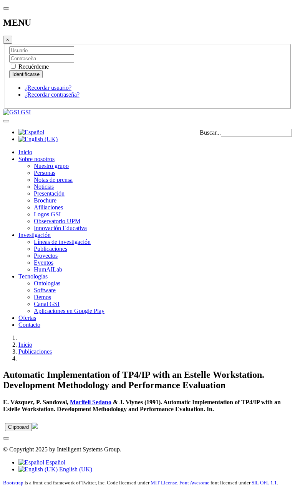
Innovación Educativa (60, 228)
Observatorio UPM (57, 221)
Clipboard (18, 427)
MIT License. (164, 483)
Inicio (25, 152)
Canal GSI (47, 304)
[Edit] (35, 426)
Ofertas (27, 317)
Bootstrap (13, 483)
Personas (44, 173)
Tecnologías (33, 276)
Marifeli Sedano (90, 402)
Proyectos (46, 255)
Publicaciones (50, 248)
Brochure (45, 200)
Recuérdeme (33, 66)
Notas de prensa (53, 179)
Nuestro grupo (51, 166)
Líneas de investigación (62, 242)
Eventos (43, 262)
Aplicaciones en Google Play (69, 311)
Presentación (49, 193)
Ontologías (47, 283)
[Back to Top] (6, 438)
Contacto (29, 324)
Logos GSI (47, 214)
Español (54, 462)
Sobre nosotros (36, 159)
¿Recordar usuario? (48, 87)
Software (45, 290)
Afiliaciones (48, 207)
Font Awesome (194, 483)
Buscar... (210, 132)
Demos (42, 297)
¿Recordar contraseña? (52, 94)
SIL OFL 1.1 (264, 483)
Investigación (34, 235)
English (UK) (75, 469)
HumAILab (48, 269)
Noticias (44, 186)
